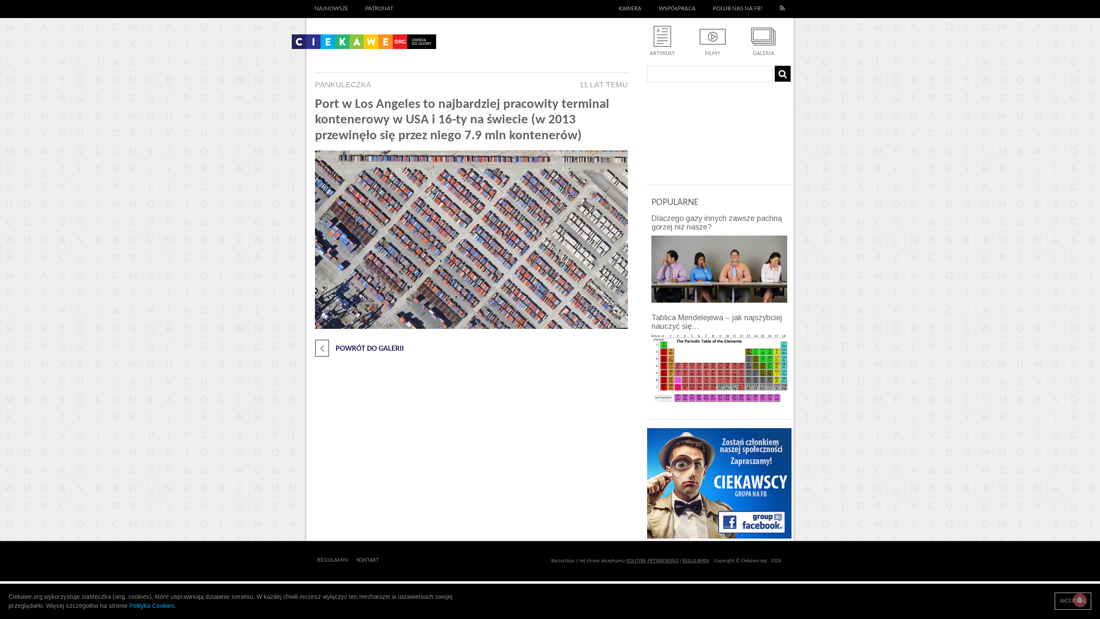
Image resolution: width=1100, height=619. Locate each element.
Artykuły (662, 53)
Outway (398, 560)
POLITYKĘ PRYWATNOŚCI (652, 561)
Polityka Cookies (151, 605)
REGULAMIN (695, 561)
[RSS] (782, 9)
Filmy (712, 53)
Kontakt (368, 560)
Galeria (763, 53)
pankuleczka (343, 84)
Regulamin (332, 560)
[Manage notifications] (1080, 600)
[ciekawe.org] (364, 44)
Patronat (379, 9)
